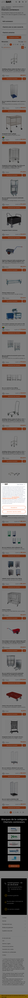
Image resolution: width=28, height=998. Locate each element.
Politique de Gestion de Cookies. (9, 498)
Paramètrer (14, 507)
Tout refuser (20, 484)
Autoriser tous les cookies (14, 511)
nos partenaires (15, 497)
